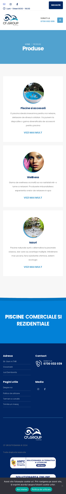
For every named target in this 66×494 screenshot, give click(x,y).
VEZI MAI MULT (33, 132)
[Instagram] (11, 4)
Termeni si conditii (11, 399)
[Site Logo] (10, 20)
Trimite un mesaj (11, 404)
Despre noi (7, 387)
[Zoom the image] (33, 458)
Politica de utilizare (11, 393)
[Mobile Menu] (60, 20)
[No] (62, 485)
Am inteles (22, 489)
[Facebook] (17, 4)
